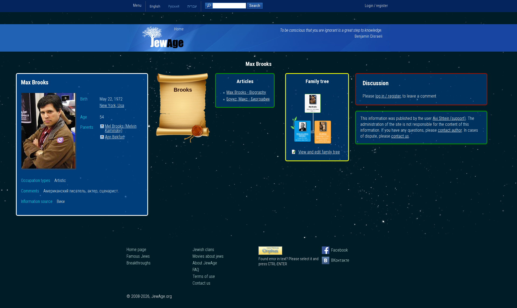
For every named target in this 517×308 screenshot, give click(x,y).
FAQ (196, 269)
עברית (192, 6)
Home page (136, 249)
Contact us (201, 283)
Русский (173, 6)
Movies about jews (208, 256)
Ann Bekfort (114, 137)
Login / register (376, 5)
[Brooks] (183, 141)
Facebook (335, 250)
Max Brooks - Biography (246, 92)
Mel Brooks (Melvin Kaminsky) (121, 126)
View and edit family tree (319, 152)
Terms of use (204, 276)
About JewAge (205, 263)
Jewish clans (203, 249)
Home (179, 29)
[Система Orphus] (270, 253)
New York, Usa (112, 105)
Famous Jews (138, 256)
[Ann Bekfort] (323, 126)
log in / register (388, 96)
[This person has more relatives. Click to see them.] (293, 129)
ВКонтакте (335, 260)
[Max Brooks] (48, 131)
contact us (400, 136)
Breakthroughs (139, 263)
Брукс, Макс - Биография (248, 99)
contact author (450, 130)
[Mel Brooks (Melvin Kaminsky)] (302, 126)
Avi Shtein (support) (449, 118)
